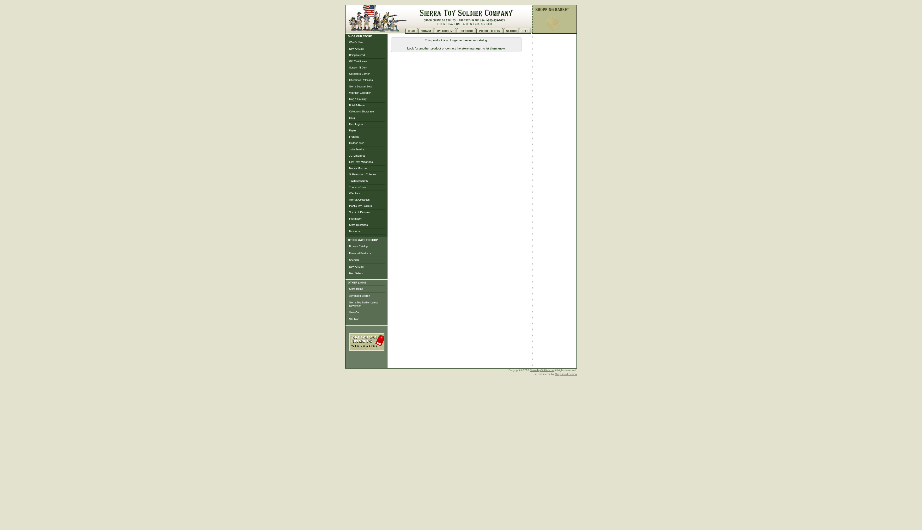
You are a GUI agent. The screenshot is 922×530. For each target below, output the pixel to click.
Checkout (466, 31)
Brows (426, 31)
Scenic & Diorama (359, 212)
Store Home (356, 288)
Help (525, 31)
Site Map (354, 319)
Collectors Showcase (361, 111)
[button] (366, 361)
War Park (354, 193)
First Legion (356, 124)
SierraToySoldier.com (542, 370)
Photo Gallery (489, 31)
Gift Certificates (358, 61)
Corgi (352, 118)
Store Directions (358, 224)
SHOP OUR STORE (360, 36)
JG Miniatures (357, 155)
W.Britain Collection (360, 92)
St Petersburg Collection (363, 174)
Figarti (352, 130)
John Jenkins (357, 149)
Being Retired (357, 55)
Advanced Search (359, 295)
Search (511, 31)
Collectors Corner (359, 73)
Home (411, 31)
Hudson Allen (356, 143)
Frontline (354, 136)
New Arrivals (356, 48)
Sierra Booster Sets (360, 86)
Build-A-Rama (357, 105)
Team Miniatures (358, 180)
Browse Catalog (358, 246)
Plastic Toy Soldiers (360, 205)
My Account (445, 31)
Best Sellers (356, 273)
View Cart (354, 312)
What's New (356, 42)
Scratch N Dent (358, 67)
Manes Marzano (358, 168)
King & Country (358, 99)
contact (450, 48)
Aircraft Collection (359, 199)
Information (355, 218)
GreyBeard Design (566, 374)
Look (410, 48)
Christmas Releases (361, 80)
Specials (354, 260)
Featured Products (360, 253)
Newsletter (355, 231)
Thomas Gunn (357, 187)
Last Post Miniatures (361, 161)
